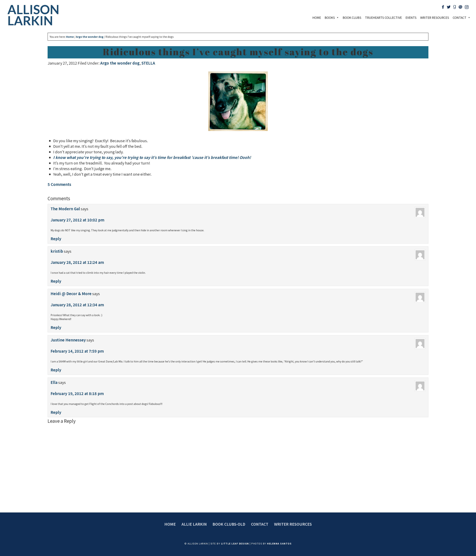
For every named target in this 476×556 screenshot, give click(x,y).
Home (316, 17)
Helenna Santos (279, 543)
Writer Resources (434, 17)
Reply (56, 238)
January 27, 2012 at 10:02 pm (77, 220)
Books (330, 17)
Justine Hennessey (68, 340)
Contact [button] (459, 17)
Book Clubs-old (229, 524)
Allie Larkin (194, 524)
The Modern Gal (65, 208)
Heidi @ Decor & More (71, 293)
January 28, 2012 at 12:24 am (77, 262)
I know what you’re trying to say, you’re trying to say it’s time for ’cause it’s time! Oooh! (152, 157)
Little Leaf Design (235, 543)
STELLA (148, 63)
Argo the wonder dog (120, 63)
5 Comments (59, 184)
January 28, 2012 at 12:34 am (77, 304)
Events (411, 17)
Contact (259, 524)
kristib (57, 251)
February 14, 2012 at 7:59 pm (77, 351)
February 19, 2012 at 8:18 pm (77, 393)
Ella (54, 382)
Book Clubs (352, 17)
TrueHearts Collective (383, 17)
